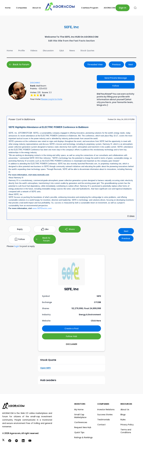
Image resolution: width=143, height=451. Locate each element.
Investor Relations (106, 409)
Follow (115, 85)
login (16, 246)
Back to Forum (21, 64)
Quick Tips (79, 432)
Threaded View (95, 64)
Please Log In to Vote (51, 99)
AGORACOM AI (110, 7)
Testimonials (103, 419)
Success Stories (105, 414)
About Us (36, 7)
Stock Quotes (87, 50)
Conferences (80, 422)
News (72, 50)
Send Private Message (115, 78)
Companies (21, 7)
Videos (33, 50)
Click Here (96, 320)
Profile (21, 50)
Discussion (48, 50)
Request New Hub (82, 427)
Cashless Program (89, 7)
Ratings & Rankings (83, 437)
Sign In (122, 7)
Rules (123, 419)
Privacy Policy (127, 424)
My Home (79, 409)
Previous (116, 64)
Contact (101, 424)
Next (130, 64)
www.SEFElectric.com (42, 208)
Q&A (61, 50)
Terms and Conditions (126, 431)
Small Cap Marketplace (80, 416)
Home (7, 7)
